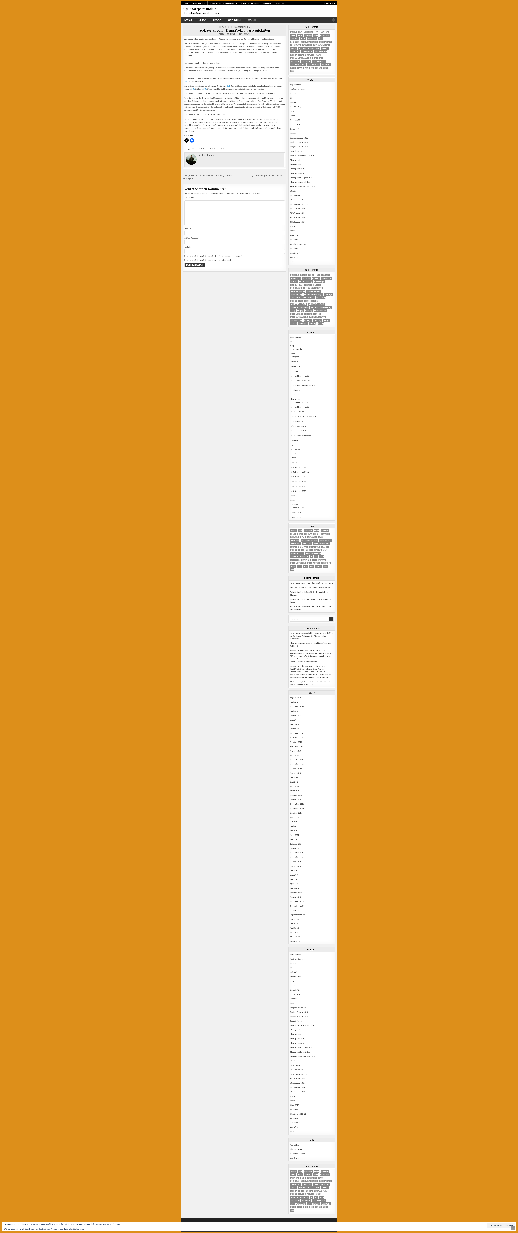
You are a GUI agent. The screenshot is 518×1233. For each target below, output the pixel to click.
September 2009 (297, 915)
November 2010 (297, 857)
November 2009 (297, 906)
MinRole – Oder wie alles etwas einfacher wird (310, 588)
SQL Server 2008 (319, 61)
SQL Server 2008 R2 (298, 64)
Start (185, 3)
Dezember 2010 (297, 853)
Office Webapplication (309, 42)
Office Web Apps (325, 42)
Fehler (300, 35)
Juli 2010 (294, 870)
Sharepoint (187, 20)
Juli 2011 (294, 822)
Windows (294, 240)
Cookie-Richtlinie (77, 1229)
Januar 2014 (295, 729)
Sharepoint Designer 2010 (301, 178)
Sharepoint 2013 (297, 55)
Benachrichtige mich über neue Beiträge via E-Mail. (209, 260)
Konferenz (294, 38)
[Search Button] (333, 20)
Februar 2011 (295, 844)
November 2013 (297, 738)
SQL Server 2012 (244, 27)
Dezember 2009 (297, 901)
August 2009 (295, 919)
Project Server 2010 (299, 142)
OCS (292, 111)
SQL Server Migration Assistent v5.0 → (268, 176)
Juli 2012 (294, 778)
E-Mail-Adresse (191, 238)
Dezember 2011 (297, 804)
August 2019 (295, 698)
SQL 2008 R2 (295, 61)
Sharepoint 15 (307, 51)
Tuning (318, 68)
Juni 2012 (294, 782)
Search (293, 48)
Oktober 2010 (296, 862)
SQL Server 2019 (297, 222)
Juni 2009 (294, 928)
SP (311, 58)
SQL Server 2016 (297, 218)
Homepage (308, 35)
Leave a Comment (245, 34)
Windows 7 (295, 249)
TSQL (311, 68)
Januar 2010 (295, 897)
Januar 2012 (295, 800)
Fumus (221, 34)
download (325, 32)
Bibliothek (308, 32)
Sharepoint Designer (313, 55)
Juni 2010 (294, 875)
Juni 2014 (294, 720)
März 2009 (295, 937)
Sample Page (279, 3)
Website (188, 247)
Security (325, 48)
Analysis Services (297, 89)
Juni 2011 (294, 826)
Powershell (307, 45)
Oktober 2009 (296, 910)
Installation (324, 35)
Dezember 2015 (297, 707)
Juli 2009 (294, 924)
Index (316, 35)
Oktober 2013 (296, 742)
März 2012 (294, 791)
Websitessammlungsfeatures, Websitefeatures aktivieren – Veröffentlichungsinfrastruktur (310, 659)
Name (187, 229)
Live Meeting (295, 107)
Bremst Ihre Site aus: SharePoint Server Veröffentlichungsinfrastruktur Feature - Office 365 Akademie (310, 653)
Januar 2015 (295, 716)
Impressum (267, 3)
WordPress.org (297, 1158)
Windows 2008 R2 (298, 244)
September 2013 (297, 746)
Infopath (293, 102)
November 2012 (297, 764)
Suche (293, 68)
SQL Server (202, 20)
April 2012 (294, 786)
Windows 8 (295, 253)
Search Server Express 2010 (308, 48)
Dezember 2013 (297, 733)
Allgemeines (217, 20)
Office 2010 (295, 42)
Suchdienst (326, 64)
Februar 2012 (296, 795)
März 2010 (294, 888)
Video (325, 68)
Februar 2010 (296, 893)
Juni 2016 (294, 702)
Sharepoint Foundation (299, 58)
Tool (306, 68)
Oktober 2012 (296, 769)
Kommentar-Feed (297, 1154)
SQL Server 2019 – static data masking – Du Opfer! (311, 583)
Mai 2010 (294, 879)
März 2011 (294, 840)
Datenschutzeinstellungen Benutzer (223, 3)
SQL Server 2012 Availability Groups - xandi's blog (311, 633)
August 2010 (295, 866)
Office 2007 (295, 120)
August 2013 (295, 751)
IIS (291, 98)
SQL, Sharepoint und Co (199, 9)
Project (293, 133)
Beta (300, 32)
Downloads (252, 20)
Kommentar (190, 197)
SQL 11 (227, 27)
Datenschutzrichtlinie (250, 3)
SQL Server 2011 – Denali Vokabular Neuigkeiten (234, 30)
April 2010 (294, 884)
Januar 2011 (295, 848)
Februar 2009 (296, 941)
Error (293, 35)
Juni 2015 (294, 711)
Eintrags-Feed (296, 1149)
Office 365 (294, 129)
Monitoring (312, 38)
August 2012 (295, 773)
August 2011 (295, 817)
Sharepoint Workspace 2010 (302, 186)
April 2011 (294, 835)
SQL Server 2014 (297, 213)
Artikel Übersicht (198, 3)
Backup (293, 32)
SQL (186, 81)
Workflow (294, 257)
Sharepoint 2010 (320, 51)
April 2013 (294, 755)
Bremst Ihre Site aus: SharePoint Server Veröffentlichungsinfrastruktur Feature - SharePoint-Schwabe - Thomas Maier (308, 669)
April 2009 (294, 933)
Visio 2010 (294, 235)
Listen (303, 38)
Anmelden (294, 1145)
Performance (295, 45)
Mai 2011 (294, 831)
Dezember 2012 (297, 760)
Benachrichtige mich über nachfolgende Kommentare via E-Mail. (214, 256)
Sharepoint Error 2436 (300, 643)
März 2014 (294, 724)
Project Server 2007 (321, 45)
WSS (292, 71)
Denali (221, 27)
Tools (292, 231)
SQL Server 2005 (297, 200)
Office (292, 116)
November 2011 (297, 808)
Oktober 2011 (296, 813)
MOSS (321, 38)
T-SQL (300, 68)
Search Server (296, 151)
